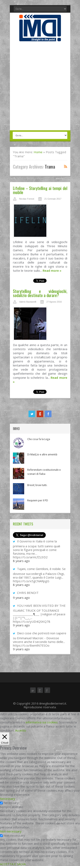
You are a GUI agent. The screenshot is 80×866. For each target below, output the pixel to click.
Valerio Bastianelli (27, 302)
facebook (48, 414)
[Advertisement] (40, 86)
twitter (32, 414)
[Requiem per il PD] (18, 504)
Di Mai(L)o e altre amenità (42, 454)
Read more (52, 270)
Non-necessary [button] (11, 831)
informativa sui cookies (42, 722)
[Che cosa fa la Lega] (18, 442)
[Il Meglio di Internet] (40, 37)
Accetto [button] (20, 730)
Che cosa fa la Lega (38, 439)
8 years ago (21, 561)
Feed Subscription (65, 166)
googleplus (40, 414)
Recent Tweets (23, 524)
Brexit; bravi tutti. (37, 485)
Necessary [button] (7, 799)
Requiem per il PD (37, 500)
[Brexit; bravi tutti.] (18, 488)
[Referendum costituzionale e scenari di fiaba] (18, 473)
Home (38, 152)
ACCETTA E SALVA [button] (13, 864)
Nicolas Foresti (26, 199)
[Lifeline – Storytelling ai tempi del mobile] (40, 221)
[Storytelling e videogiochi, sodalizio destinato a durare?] (40, 324)
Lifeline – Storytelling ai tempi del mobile (40, 190)
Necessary (11, 803)
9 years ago (21, 598)
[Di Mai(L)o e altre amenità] (18, 458)
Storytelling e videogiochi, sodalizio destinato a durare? (40, 293)
